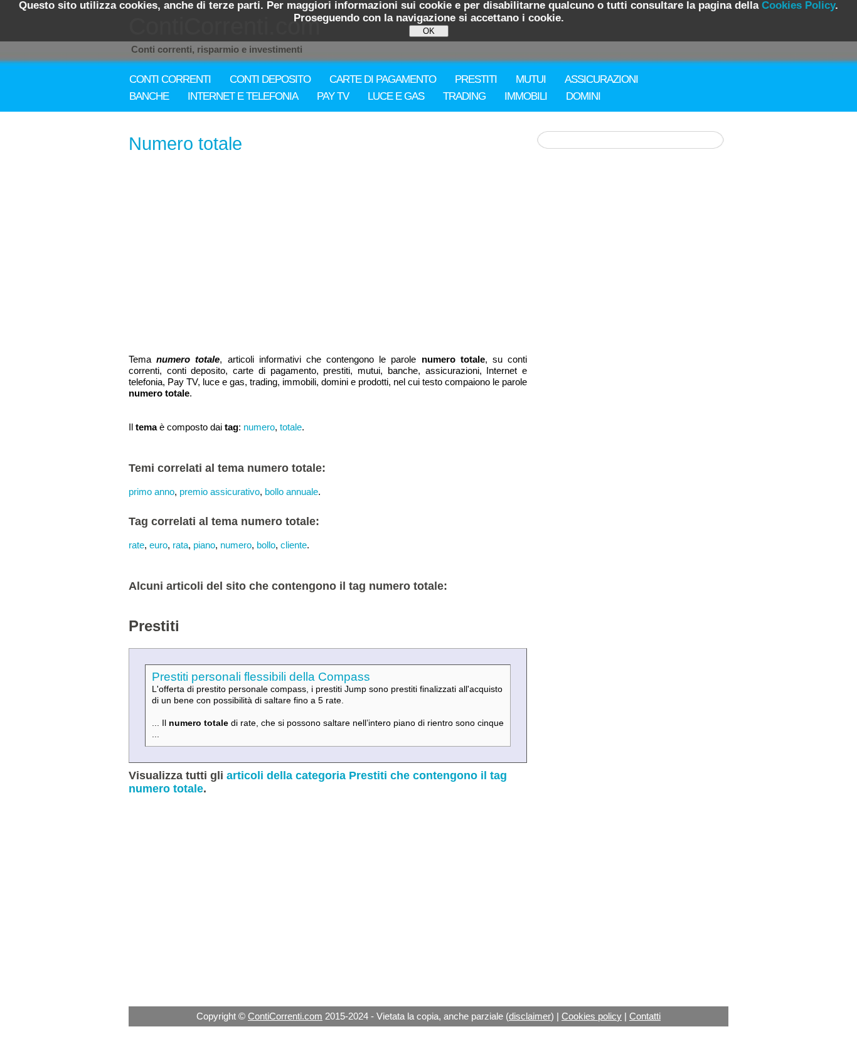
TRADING (464, 96)
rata (180, 545)
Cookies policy (592, 1016)
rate (136, 545)
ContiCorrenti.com (285, 1016)
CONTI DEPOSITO (270, 79)
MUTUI (531, 79)
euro (158, 545)
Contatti (645, 1016)
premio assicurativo (219, 491)
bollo (266, 545)
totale (291, 427)
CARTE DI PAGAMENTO (382, 79)
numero (259, 427)
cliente (293, 545)
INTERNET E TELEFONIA (243, 96)
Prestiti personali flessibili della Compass (261, 676)
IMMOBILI (525, 96)
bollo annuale (291, 491)
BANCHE (149, 96)
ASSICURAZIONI (601, 79)
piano (204, 545)
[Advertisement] (328, 255)
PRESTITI (476, 79)
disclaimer (530, 1016)
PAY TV (333, 96)
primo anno (151, 491)
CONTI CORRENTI (170, 79)
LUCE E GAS (396, 96)
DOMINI (583, 96)
